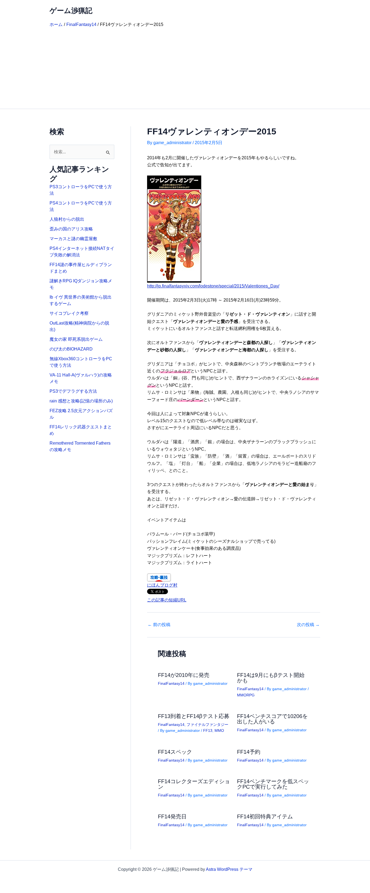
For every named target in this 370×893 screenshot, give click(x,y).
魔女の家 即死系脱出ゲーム (76, 339)
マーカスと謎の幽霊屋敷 (73, 238)
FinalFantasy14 (171, 683)
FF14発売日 (172, 816)
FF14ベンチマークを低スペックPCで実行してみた (273, 784)
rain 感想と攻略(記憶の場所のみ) (81, 401)
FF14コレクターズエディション (194, 784)
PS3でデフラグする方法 (73, 391)
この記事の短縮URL (166, 600)
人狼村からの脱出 (67, 219)
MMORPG (246, 695)
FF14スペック (175, 752)
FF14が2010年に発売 (183, 675)
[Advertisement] (185, 68)
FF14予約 (248, 752)
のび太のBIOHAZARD (71, 349)
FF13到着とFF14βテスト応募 (193, 716)
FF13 (207, 730)
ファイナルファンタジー (207, 724)
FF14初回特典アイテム (265, 816)
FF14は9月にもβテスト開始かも (270, 677)
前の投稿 (159, 625)
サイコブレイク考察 (69, 313)
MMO (219, 730)
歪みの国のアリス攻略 (71, 229)
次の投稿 (308, 625)
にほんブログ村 (162, 585)
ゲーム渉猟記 (71, 10)
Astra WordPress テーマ (229, 869)
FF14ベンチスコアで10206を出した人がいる (272, 719)
